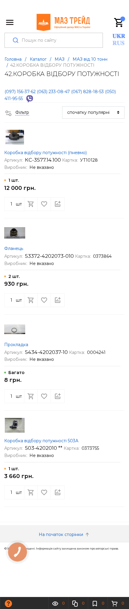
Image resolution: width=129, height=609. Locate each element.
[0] (119, 22)
